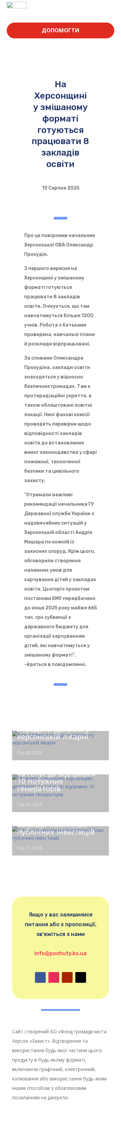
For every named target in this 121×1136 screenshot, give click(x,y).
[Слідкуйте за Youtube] (67, 977)
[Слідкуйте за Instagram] (53, 977)
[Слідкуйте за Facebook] (40, 977)
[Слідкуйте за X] (80, 977)
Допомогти (60, 30)
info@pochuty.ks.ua (60, 953)
